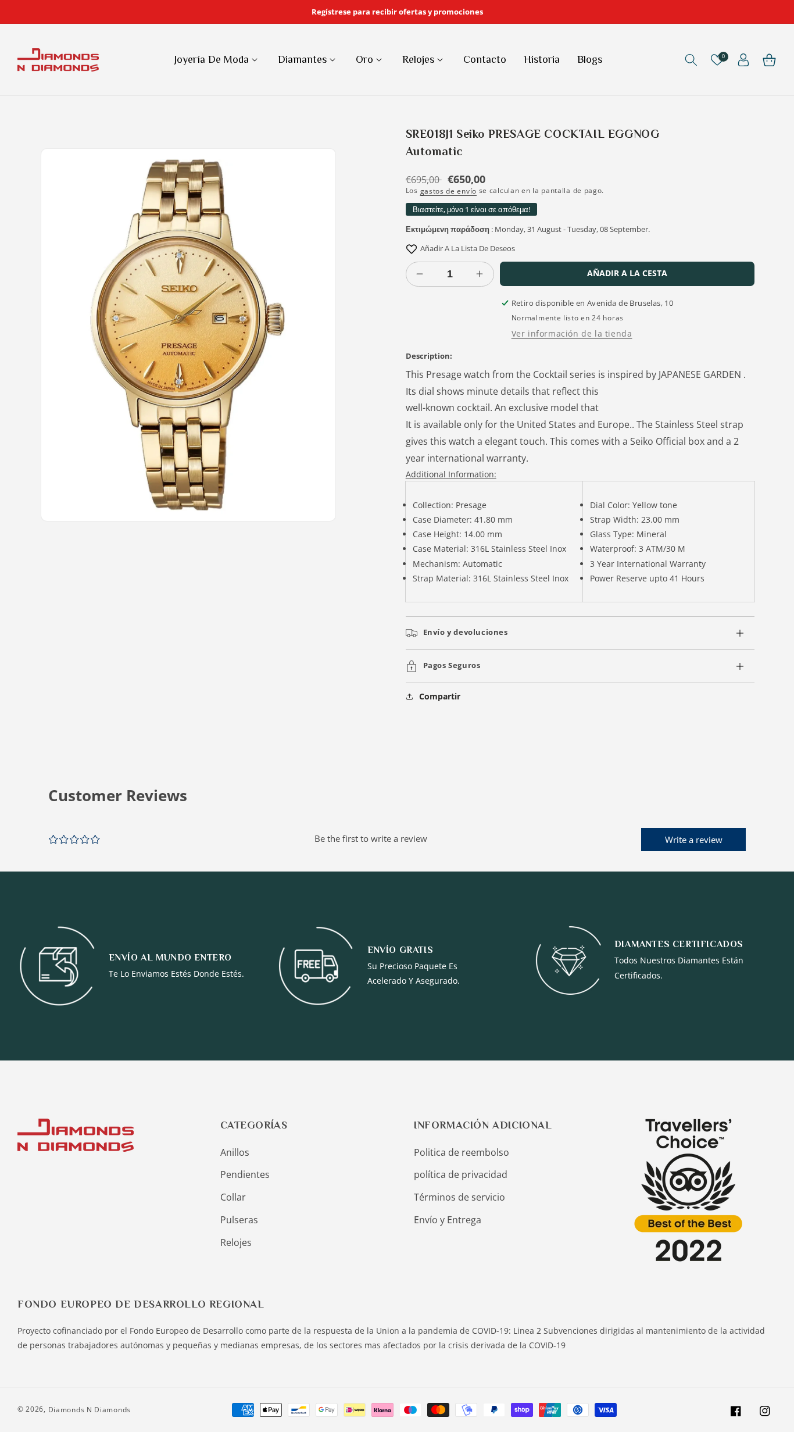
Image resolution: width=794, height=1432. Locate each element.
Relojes (236, 1242)
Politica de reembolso (461, 1152)
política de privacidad (460, 1174)
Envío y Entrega (447, 1219)
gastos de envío (448, 191)
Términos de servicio (459, 1197)
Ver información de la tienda (572, 333)
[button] (217, 59)
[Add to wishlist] (411, 248)
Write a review (694, 839)
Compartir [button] (439, 696)
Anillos (234, 1152)
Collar (233, 1197)
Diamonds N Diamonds (89, 1410)
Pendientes (245, 1174)
